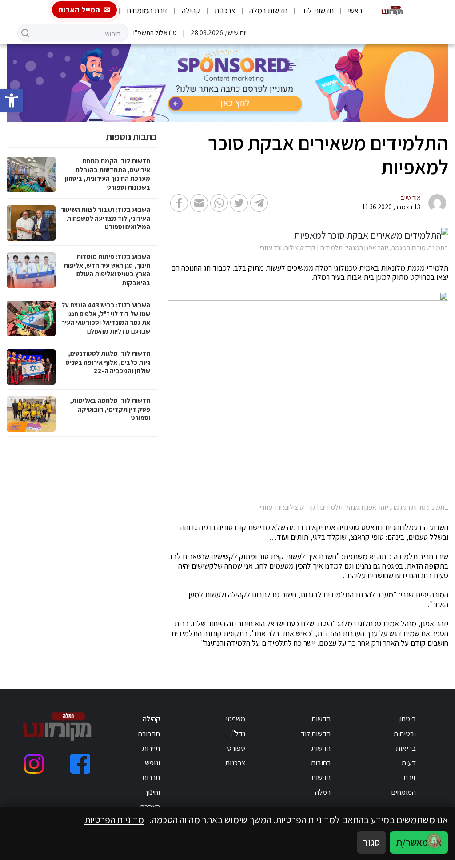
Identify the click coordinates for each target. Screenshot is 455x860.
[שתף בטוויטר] (239, 203)
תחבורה (149, 733)
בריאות (406, 748)
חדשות (321, 719)
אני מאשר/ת (419, 842)
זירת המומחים (147, 10)
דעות (409, 763)
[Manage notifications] (434, 840)
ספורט (236, 748)
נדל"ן (237, 733)
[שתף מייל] (199, 203)
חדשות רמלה (268, 10)
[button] (11, 100)
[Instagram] (34, 764)
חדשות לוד (318, 10)
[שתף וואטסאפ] (219, 203)
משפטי (235, 719)
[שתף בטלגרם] (259, 203)
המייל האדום (79, 9)
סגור (371, 842)
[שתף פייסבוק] (179, 203)
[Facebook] (80, 764)
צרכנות (224, 10)
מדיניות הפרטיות (114, 819)
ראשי (355, 10)
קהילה (191, 10)
